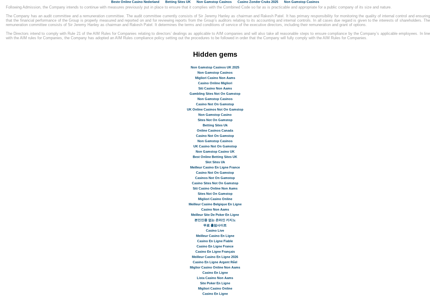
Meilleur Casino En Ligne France (215, 167)
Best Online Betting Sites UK (215, 157)
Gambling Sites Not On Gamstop (215, 93)
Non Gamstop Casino (215, 114)
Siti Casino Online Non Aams (215, 188)
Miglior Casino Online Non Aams (215, 267)
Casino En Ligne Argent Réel (215, 262)
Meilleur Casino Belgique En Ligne (215, 204)
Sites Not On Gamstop (215, 120)
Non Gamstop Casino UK (215, 151)
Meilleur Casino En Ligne (215, 236)
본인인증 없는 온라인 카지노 (215, 220)
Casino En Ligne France (215, 246)
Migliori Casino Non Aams (215, 78)
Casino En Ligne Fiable (215, 241)
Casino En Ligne (215, 272)
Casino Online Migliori (215, 83)
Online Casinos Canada (215, 130)
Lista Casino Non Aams (215, 278)
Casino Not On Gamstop (215, 104)
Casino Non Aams (215, 209)
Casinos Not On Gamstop (215, 178)
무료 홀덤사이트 (215, 225)
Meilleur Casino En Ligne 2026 (215, 257)
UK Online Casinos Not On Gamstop (215, 109)
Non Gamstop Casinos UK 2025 (215, 67)
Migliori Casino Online (215, 199)
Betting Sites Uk (215, 125)
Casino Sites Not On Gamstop (215, 183)
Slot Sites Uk (215, 162)
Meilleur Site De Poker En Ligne (215, 214)
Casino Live (215, 230)
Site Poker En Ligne (215, 283)
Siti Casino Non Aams (215, 88)
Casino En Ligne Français (215, 251)
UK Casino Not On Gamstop (215, 146)
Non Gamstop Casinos (215, 72)
